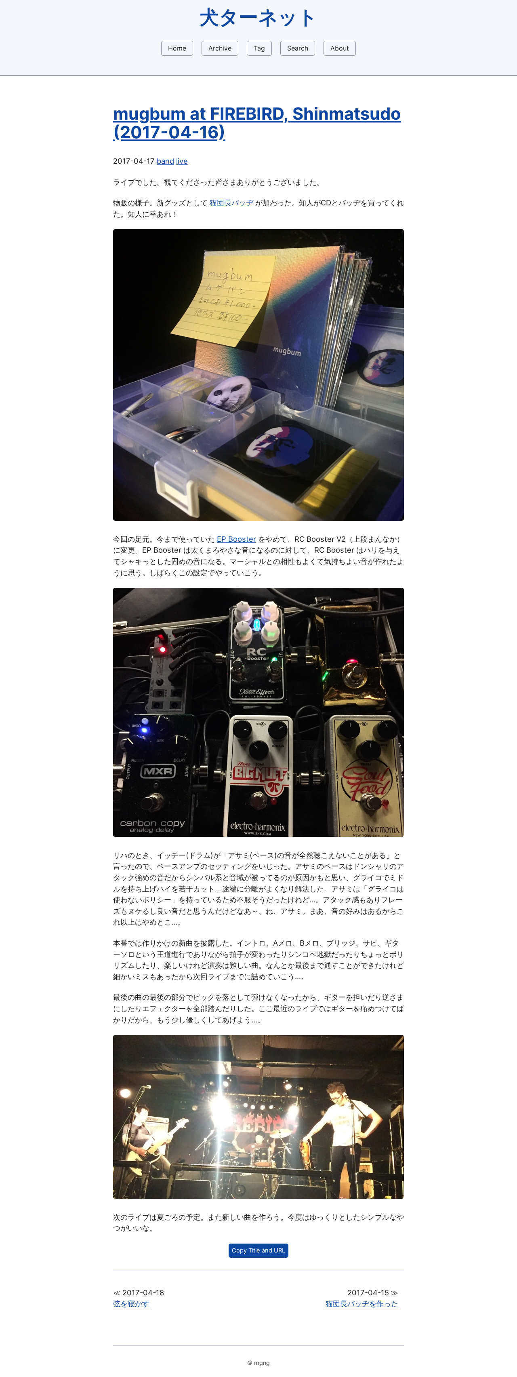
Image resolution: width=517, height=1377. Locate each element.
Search (297, 48)
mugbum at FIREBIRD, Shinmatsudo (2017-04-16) (257, 122)
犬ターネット (258, 17)
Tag (259, 48)
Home (177, 48)
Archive (219, 48)
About (339, 48)
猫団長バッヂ (231, 202)
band (165, 160)
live (182, 160)
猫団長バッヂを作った (362, 1303)
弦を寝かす (131, 1303)
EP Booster (236, 538)
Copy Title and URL (258, 1250)
